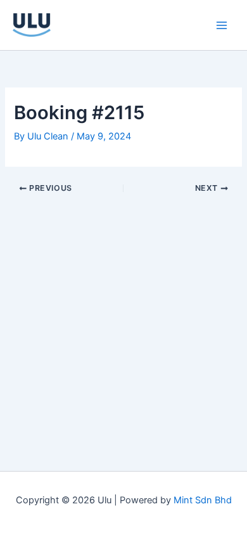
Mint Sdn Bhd (203, 500)
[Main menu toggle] (221, 24)
